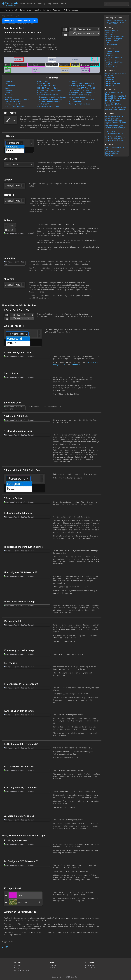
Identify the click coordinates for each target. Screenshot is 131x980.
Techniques (57, 10)
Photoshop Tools (111, 44)
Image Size (109, 35)
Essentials (37, 10)
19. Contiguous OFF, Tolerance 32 (82, 88)
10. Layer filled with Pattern (47, 95)
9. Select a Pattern (44, 93)
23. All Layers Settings (77, 97)
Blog (49, 4)
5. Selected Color (43, 83)
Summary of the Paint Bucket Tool (82, 104)
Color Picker (75, 365)
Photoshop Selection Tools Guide (114, 41)
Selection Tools (110, 85)
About (55, 4)
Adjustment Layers (111, 31)
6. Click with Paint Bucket (46, 86)
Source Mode (10, 86)
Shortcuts (108, 65)
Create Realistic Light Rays (114, 139)
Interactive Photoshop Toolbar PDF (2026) (20, 21)
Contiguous (9, 95)
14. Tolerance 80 (43, 104)
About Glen (53, 965)
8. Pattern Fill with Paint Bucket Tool (50, 90)
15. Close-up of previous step (48, 106)
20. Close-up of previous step (80, 90)
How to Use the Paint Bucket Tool (17, 99)
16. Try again (73, 81)
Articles (75, 10)
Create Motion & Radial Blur (114, 141)
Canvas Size (109, 33)
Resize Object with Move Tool (115, 107)
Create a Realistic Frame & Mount (114, 134)
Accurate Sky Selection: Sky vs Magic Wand (115, 74)
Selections (47, 10)
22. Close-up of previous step (80, 95)
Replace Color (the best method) (113, 104)
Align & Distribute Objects (114, 125)
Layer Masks (109, 79)
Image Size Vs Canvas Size (114, 37)
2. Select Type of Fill (12, 104)
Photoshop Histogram (112, 61)
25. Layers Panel (75, 102)
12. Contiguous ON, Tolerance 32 (49, 99)
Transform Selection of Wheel (115, 109)
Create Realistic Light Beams (115, 137)
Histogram (108, 53)
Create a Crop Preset (112, 51)
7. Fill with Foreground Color (47, 88)
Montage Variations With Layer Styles (115, 123)
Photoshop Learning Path (113, 39)
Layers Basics (109, 55)
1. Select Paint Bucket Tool (15, 102)
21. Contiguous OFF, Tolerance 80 (82, 93)
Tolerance (8, 90)
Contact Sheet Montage (113, 120)
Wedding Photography (21, 970)
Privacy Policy (89, 965)
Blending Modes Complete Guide (114, 93)
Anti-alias (8, 93)
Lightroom (31, 4)
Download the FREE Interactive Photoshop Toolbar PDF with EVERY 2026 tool (115, 22)
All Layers (8, 97)
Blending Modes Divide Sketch (115, 96)
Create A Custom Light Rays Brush (115, 128)
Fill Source (8, 83)
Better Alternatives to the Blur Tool (115, 148)
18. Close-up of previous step (80, 86)
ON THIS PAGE (52, 78)
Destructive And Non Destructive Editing (112, 152)
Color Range (109, 77)
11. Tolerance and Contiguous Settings (51, 97)
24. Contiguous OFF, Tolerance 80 (82, 99)
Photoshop (41, 4)
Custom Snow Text (111, 131)
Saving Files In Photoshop (114, 63)
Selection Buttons (111, 81)
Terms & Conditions (91, 968)
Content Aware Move (112, 100)
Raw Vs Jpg (109, 155)
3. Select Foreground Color (15, 106)
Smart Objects (110, 102)
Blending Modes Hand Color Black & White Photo (114, 117)
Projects (67, 10)
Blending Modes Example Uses (115, 98)
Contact (63, 4)
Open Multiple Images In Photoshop (113, 58)
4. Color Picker (42, 81)
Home (22, 4)
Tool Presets (9, 81)
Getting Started (25, 10)
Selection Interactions (112, 83)
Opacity (7, 88)
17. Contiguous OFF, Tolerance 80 (81, 83)
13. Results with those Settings (48, 102)
